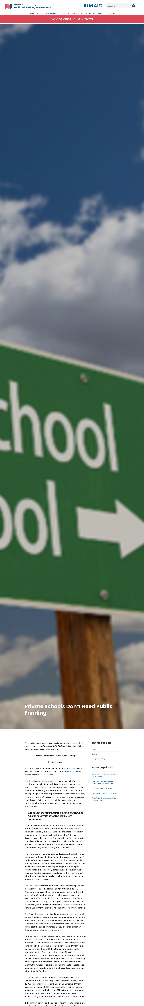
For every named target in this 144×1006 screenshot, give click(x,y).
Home (32, 13)
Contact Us (110, 13)
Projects (64, 13)
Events (94, 754)
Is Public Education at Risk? (102, 788)
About (39, 13)
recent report (71, 771)
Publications (51, 13)
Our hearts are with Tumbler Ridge (104, 793)
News (94, 749)
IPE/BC (29, 6)
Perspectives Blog (98, 759)
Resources (76, 13)
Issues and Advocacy (93, 13)
